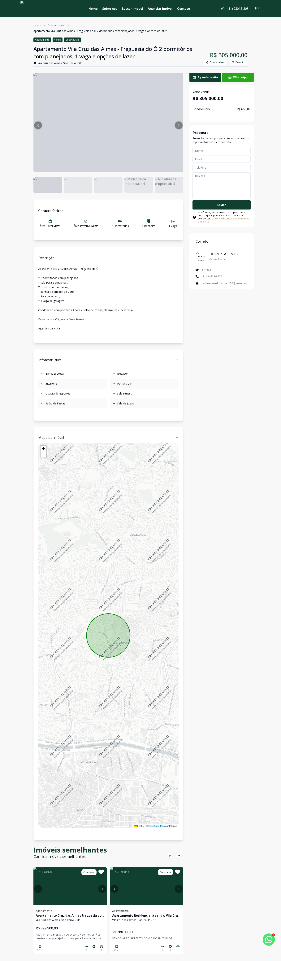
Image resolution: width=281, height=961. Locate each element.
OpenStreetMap (156, 825)
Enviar (221, 205)
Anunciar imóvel (160, 9)
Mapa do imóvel (51, 437)
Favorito (240, 62)
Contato (183, 9)
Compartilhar (217, 62)
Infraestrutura (50, 360)
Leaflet (140, 825)
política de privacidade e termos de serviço (223, 220)
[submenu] (257, 8)
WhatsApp (240, 77)
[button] (38, 125)
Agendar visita (208, 77)
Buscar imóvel (132, 9)
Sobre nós (109, 9)
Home (93, 9)
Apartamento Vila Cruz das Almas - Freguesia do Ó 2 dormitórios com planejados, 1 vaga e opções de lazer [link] (100, 31)
